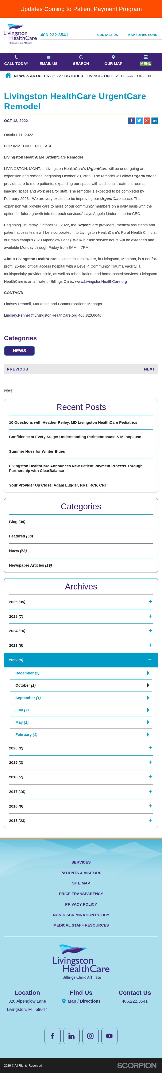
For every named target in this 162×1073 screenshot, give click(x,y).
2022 (56, 76)
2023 (16, 645)
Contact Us (107, 35)
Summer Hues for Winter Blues (37, 451)
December (27, 673)
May (21, 722)
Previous (17, 369)
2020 (16, 748)
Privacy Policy (81, 904)
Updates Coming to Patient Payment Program (81, 8)
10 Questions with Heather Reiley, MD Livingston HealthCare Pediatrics (73, 422)
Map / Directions (142, 35)
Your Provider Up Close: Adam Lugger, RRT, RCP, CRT (58, 485)
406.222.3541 (54, 35)
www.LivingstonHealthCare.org (101, 281)
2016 (16, 806)
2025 (16, 616)
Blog (17, 522)
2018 (16, 777)
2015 (17, 821)
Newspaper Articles (30, 565)
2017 (17, 792)
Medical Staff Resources (81, 925)
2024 (17, 631)
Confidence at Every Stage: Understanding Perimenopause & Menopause (75, 437)
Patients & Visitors (81, 873)
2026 (17, 602)
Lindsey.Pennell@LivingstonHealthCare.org (40, 315)
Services (81, 862)
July (22, 710)
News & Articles (31, 76)
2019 (16, 762)
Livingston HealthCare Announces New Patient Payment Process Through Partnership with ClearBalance (76, 468)
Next (149, 369)
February (26, 735)
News (19, 350)
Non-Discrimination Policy (81, 915)
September (28, 698)
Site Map (81, 883)
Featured (21, 536)
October (73, 76)
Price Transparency (81, 894)
